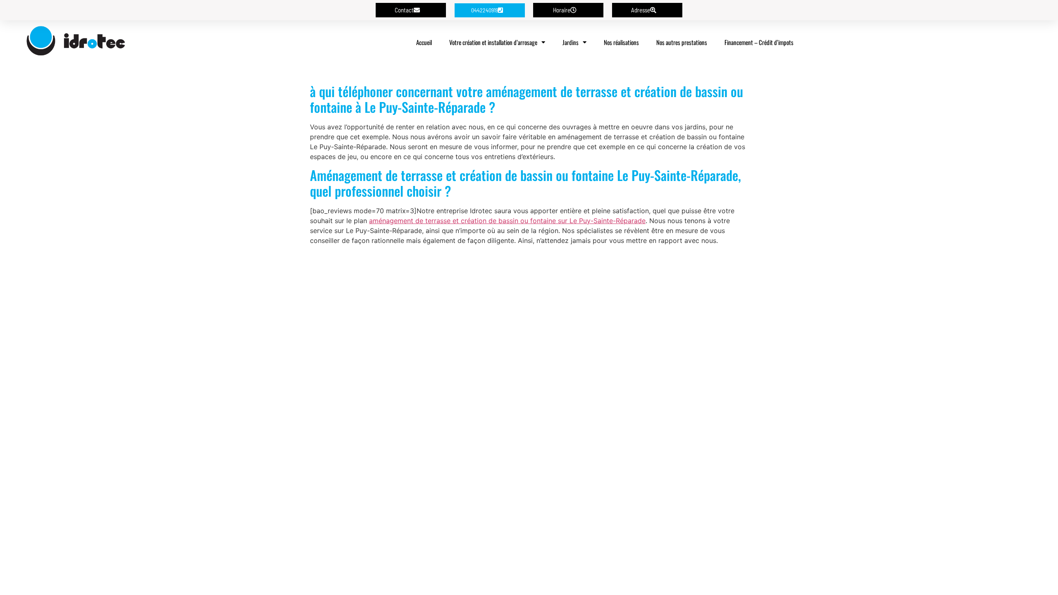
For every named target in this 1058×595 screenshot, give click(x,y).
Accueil (424, 42)
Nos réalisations (621, 42)
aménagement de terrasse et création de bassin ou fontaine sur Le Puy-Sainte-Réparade (507, 221)
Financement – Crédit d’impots (759, 42)
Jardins (570, 42)
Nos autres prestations (681, 42)
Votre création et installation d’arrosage (493, 42)
